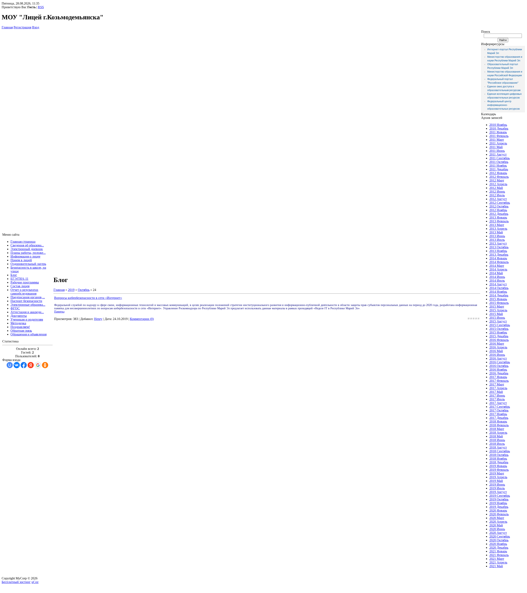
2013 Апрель (498, 228)
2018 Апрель (498, 432)
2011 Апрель (498, 143)
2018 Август (498, 447)
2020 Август (498, 532)
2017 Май (496, 392)
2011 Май (496, 147)
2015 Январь (498, 299)
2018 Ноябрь (498, 458)
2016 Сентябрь (499, 362)
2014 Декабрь (498, 295)
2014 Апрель (498, 269)
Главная (7, 27)
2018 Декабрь (498, 462)
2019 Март (496, 473)
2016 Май (496, 351)
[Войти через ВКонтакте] (17, 365)
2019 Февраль (499, 469)
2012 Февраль (499, 176)
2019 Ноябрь (498, 503)
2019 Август (498, 492)
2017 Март (496, 384)
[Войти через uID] (10, 365)
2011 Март (496, 139)
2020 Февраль (499, 514)
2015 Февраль (499, 303)
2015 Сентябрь (499, 325)
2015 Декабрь (498, 336)
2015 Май (496, 314)
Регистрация (22, 27)
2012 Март (496, 180)
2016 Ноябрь (498, 369)
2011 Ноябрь (498, 165)
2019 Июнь (497, 484)
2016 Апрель (498, 347)
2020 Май (496, 525)
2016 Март (496, 343)
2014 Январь (498, 258)
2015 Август (498, 321)
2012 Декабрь (498, 214)
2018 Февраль (499, 425)
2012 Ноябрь (498, 210)
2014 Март (496, 265)
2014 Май (496, 273)
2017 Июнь (497, 395)
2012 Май (496, 188)
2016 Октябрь (498, 366)
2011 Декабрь (498, 169)
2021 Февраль (499, 555)
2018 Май (496, 436)
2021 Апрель (498, 562)
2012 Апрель (498, 184)
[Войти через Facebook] (24, 365)
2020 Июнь (497, 529)
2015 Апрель (498, 310)
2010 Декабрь (498, 128)
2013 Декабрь (498, 254)
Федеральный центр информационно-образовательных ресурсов (503, 105)
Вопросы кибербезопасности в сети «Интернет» (88, 298)
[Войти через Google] (38, 365)
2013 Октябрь (498, 247)
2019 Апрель (498, 477)
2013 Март (496, 225)
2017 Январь (498, 377)
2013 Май (496, 232)
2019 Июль (497, 488)
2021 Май (496, 566)
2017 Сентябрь (499, 406)
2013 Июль (497, 239)
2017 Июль (497, 399)
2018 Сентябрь (499, 451)
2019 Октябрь (498, 499)
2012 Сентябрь (499, 202)
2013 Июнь (497, 236)
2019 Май (496, 481)
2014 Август (498, 284)
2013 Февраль (499, 221)
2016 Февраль (499, 340)
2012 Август (498, 199)
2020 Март (496, 518)
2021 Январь (498, 551)
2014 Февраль (499, 262)
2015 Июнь (497, 317)
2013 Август (498, 243)
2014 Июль (497, 280)
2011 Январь (498, 132)
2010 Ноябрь (498, 125)
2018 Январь (498, 421)
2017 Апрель (498, 388)
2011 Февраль (498, 136)
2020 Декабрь (498, 547)
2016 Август (498, 358)
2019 (71, 290)
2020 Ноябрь (498, 544)
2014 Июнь (497, 277)
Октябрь (84, 290)
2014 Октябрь (498, 288)
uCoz (34, 582)
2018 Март (496, 429)
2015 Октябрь (498, 328)
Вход (35, 27)
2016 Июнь (497, 354)
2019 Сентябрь (499, 495)
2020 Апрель (498, 521)
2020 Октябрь (498, 540)
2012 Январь (498, 173)
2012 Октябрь (498, 206)
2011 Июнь (497, 150)
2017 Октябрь (498, 410)
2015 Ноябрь (498, 332)
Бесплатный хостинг (16, 582)
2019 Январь (498, 466)
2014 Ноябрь (498, 291)
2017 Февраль (499, 380)
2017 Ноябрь (498, 414)
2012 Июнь (497, 191)
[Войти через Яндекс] (31, 365)
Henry (98, 319)
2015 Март (496, 306)
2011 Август (498, 154)
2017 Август (498, 403)
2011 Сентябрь (499, 158)
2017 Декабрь (498, 418)
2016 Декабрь (498, 373)
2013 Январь (498, 217)
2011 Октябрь (498, 162)
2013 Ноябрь (498, 251)
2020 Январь (498, 510)
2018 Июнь (497, 440)
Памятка (59, 311)
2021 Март (496, 558)
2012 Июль (497, 195)
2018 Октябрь (498, 455)
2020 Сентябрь (499, 536)
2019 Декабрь (498, 507)
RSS (41, 7)
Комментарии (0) (142, 319)
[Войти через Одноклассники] (45, 365)
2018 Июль (497, 443)
